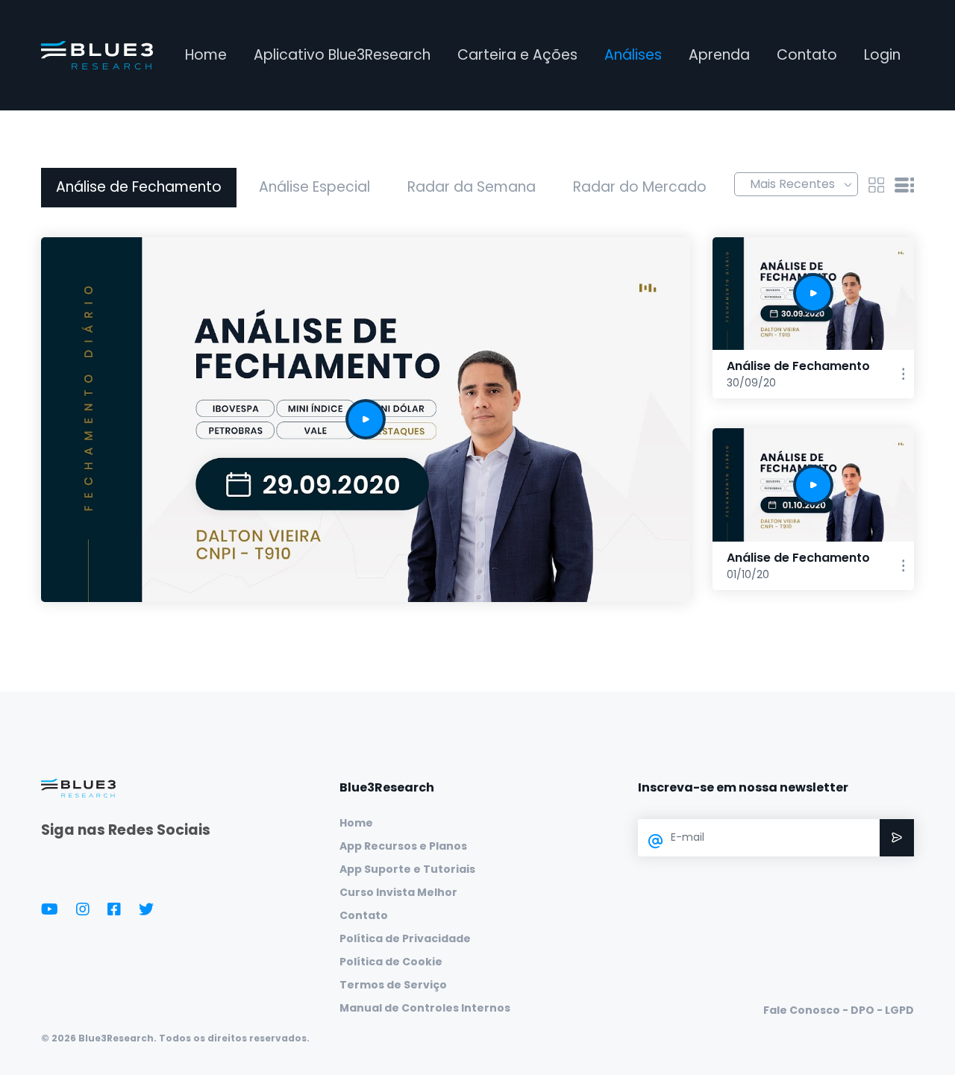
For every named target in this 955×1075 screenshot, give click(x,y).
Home (206, 55)
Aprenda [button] (719, 55)
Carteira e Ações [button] (517, 55)
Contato (807, 55)
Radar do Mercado (640, 187)
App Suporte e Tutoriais (407, 869)
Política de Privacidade (405, 938)
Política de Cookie (390, 961)
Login (882, 55)
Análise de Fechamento (139, 187)
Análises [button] (633, 55)
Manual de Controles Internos (424, 1007)
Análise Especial (314, 187)
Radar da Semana (471, 187)
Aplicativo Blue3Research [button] (342, 55)
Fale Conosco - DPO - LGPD (838, 1010)
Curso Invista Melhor (398, 892)
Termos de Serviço (393, 984)
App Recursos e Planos (403, 846)
